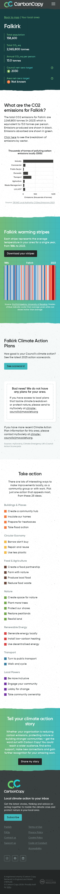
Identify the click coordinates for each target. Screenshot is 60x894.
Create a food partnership (24, 567)
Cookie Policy (35, 837)
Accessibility (35, 848)
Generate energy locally (22, 633)
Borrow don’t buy (18, 541)
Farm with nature (18, 572)
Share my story (30, 761)
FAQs (7, 832)
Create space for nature (22, 597)
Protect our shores (19, 608)
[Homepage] (23, 4)
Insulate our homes (19, 516)
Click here (10, 137)
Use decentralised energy (23, 644)
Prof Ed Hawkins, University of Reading (29, 304)
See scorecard (16, 366)
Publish (8, 827)
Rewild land (15, 619)
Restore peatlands (19, 613)
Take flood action (18, 527)
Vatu (9, 887)
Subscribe (13, 817)
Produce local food (19, 577)
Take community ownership (24, 694)
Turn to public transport (22, 658)
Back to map (11, 17)
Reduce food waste (19, 583)
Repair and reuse (18, 547)
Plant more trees (18, 602)
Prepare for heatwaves (22, 521)
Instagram (7, 858)
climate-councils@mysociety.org (24, 410)
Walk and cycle (17, 663)
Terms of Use (35, 827)
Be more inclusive (18, 678)
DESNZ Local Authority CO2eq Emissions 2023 (33, 202)
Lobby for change (18, 689)
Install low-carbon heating (24, 638)
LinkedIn (23, 858)
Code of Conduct (37, 843)
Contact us (10, 837)
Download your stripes (20, 253)
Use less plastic (17, 552)
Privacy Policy (35, 832)
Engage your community (22, 683)
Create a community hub (23, 511)
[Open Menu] (53, 3)
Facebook (15, 858)
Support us (10, 843)
